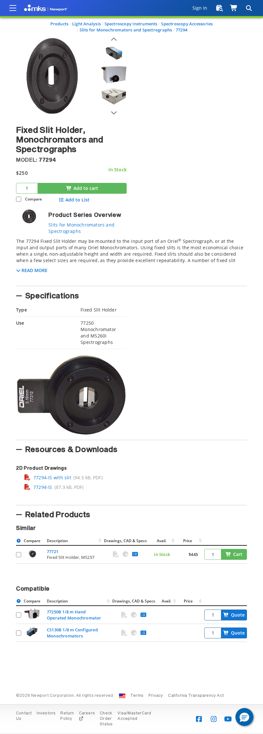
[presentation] (131, 367)
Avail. (162, 540)
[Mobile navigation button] (12, 8)
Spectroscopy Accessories (187, 24)
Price (187, 540)
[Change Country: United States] (122, 696)
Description (57, 540)
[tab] (131, 260)
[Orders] (219, 8)
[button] (244, 717)
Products (59, 24)
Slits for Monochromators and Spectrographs (126, 30)
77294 (181, 30)
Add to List (77, 200)
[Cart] (234, 8)
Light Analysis (86, 24)
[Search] (248, 8)
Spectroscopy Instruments (131, 24)
